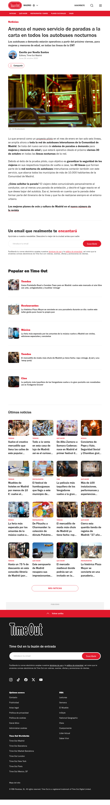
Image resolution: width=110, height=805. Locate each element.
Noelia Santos (40, 52)
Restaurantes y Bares (39, 14)
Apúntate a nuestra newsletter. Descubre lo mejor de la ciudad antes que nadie (43, 236)
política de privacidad (73, 252)
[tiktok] (18, 679)
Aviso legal (14, 708)
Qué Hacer (23, 14)
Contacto (13, 698)
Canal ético (14, 723)
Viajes (71, 14)
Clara (61, 723)
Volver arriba (57, 614)
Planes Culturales (58, 14)
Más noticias (55, 589)
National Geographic (68, 718)
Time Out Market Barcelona (21, 751)
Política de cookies (17, 718)
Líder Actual (64, 733)
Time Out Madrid (16, 741)
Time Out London (17, 756)
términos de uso (55, 252)
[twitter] (33, 679)
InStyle (62, 713)
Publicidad (14, 703)
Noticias (12, 14)
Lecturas (63, 698)
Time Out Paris (15, 767)
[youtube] (41, 679)
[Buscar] (92, 5)
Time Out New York (17, 761)
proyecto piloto (44, 139)
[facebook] (26, 679)
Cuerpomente (65, 728)
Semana (63, 703)
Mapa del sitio (14, 783)
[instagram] (10, 679)
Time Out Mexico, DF (18, 772)
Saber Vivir (64, 739)
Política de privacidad (19, 713)
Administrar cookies (18, 728)
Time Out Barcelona (18, 746)
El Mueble (63, 708)
